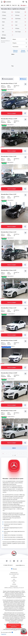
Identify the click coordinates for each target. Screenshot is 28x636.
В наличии (4, 90)
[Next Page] (12, 455)
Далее (14, 448)
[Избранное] (23, 2)
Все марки (23, 5)
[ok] (17, 561)
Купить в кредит (11, 113)
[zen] (10, 561)
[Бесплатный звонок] (26, 2)
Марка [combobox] (14, 39)
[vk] (14, 561)
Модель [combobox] (14, 43)
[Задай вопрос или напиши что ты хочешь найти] (23, 631)
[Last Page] (15, 455)
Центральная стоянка (6, 347)
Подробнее (3, 634)
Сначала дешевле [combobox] (8, 79)
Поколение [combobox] (15, 46)
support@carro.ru (20, 565)
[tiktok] (21, 561)
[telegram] (6, 561)
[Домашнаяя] (7, 2)
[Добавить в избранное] (25, 84)
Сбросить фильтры (15, 51)
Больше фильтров (23, 51)
